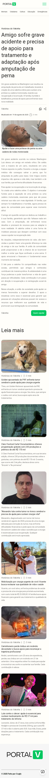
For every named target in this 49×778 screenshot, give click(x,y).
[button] (44, 4)
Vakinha (4, 109)
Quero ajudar (38, 313)
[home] (9, 4)
